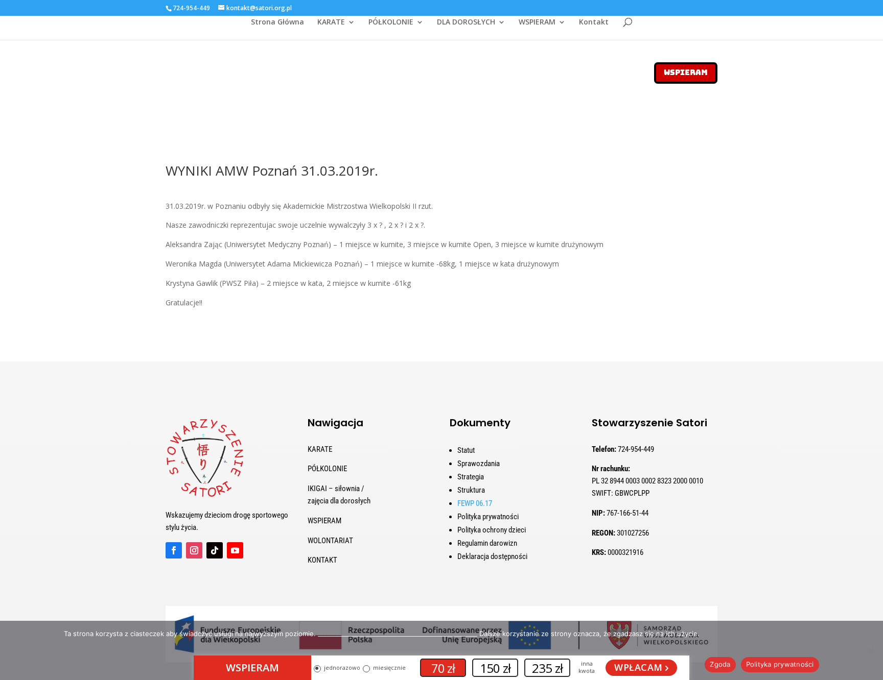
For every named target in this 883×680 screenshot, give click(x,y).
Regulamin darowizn (487, 543)
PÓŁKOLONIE (390, 22)
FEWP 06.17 (474, 503)
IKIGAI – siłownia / (336, 488)
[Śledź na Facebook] (174, 550)
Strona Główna (277, 22)
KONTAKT (322, 560)
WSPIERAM (537, 22)
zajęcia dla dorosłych (339, 500)
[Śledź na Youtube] (235, 550)
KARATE (331, 22)
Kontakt (594, 22)
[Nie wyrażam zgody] (870, 650)
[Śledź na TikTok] (214, 550)
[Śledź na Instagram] (194, 550)
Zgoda (720, 664)
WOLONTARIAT (330, 540)
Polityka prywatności (488, 516)
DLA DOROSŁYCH (466, 22)
